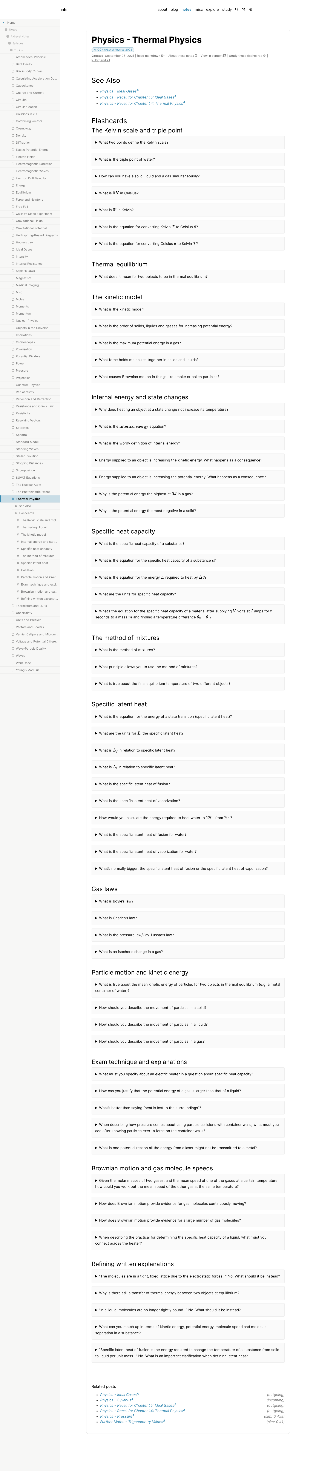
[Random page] (244, 9)
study (227, 9)
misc (199, 9)
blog (174, 9)
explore (212, 9)
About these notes (181, 55)
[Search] (237, 9)
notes (187, 9)
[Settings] (251, 9)
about (162, 9)
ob (64, 9)
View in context (212, 55)
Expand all (102, 60)
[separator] (60, 745)
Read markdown (149, 55)
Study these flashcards (246, 55)
